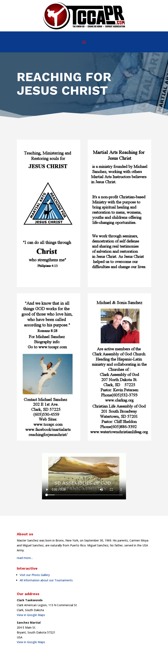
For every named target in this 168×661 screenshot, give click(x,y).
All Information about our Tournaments (46, 580)
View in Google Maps (31, 615)
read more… (25, 558)
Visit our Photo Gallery (35, 575)
